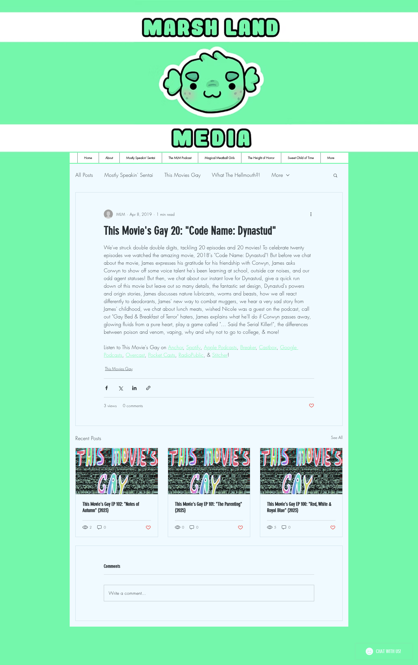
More (277, 174)
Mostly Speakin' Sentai (128, 174)
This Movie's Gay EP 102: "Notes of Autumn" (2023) (110, 507)
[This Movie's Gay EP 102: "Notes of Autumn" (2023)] (117, 471)
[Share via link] (148, 388)
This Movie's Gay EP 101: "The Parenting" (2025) (208, 507)
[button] (335, 175)
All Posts (84, 174)
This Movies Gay (182, 174)
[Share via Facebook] (106, 388)
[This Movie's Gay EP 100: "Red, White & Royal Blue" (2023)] (301, 471)
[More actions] (310, 214)
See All (337, 437)
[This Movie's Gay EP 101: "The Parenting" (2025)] (209, 471)
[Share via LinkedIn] (134, 388)
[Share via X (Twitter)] (120, 388)
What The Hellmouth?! (236, 174)
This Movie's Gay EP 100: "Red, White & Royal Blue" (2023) (299, 507)
